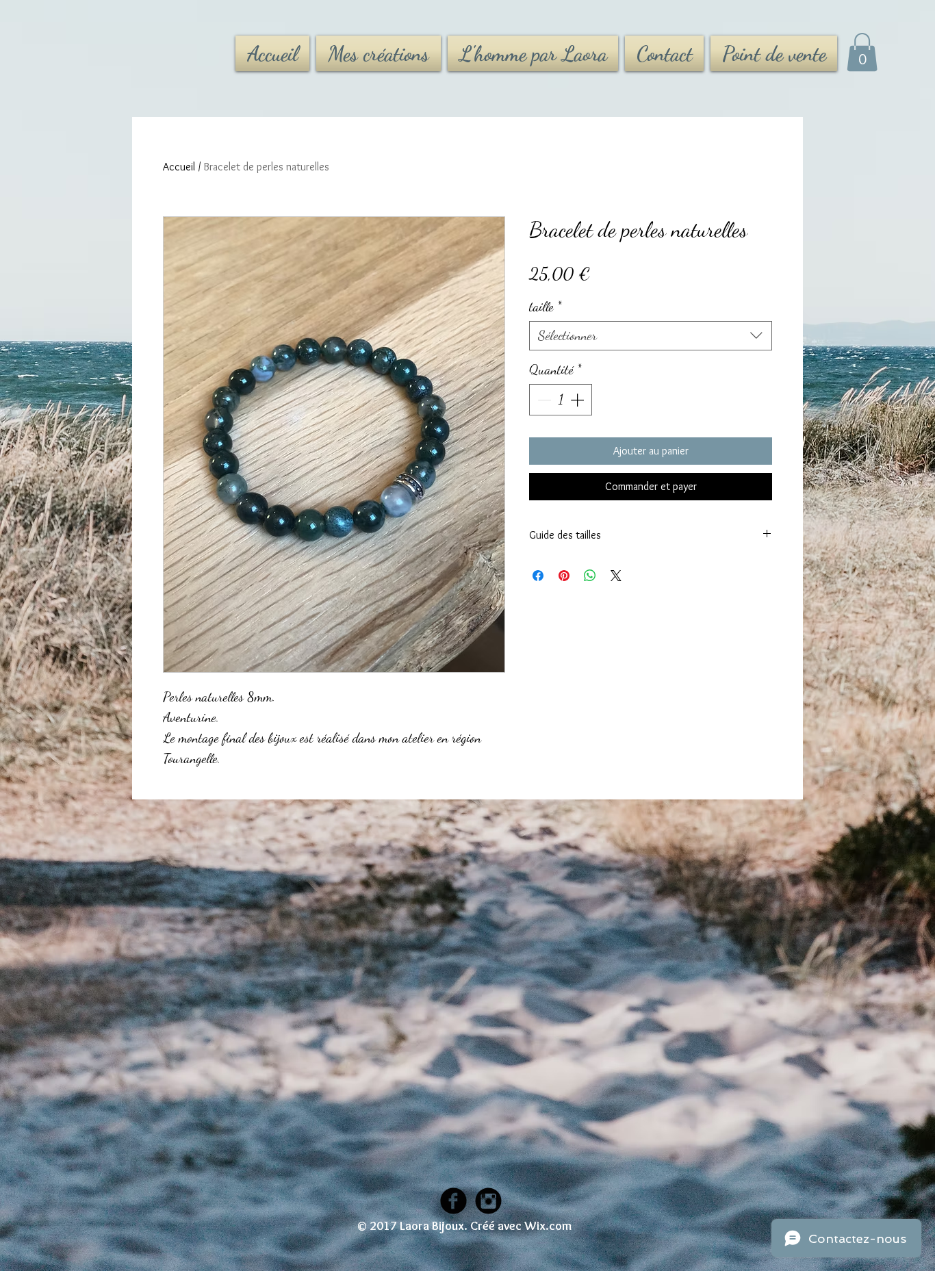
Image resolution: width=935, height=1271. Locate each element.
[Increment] (578, 400)
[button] (862, 52)
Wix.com (548, 1225)
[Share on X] (616, 575)
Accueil (179, 166)
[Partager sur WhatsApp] (590, 575)
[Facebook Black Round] (453, 1200)
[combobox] (650, 335)
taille (545, 306)
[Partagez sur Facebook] (538, 575)
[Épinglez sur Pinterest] (564, 575)
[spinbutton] (560, 400)
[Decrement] (542, 400)
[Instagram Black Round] (488, 1200)
